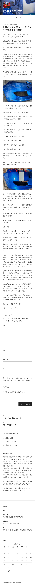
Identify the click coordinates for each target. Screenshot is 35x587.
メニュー (18, 17)
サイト (5, 369)
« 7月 (8, 571)
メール (5, 359)
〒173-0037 (6, 514)
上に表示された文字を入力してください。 (15, 392)
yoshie (15, 24)
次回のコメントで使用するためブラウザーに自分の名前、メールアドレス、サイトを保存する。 (17, 380)
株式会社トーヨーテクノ (15, 10)
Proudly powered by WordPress (12, 582)
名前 (4, 350)
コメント (6, 325)
